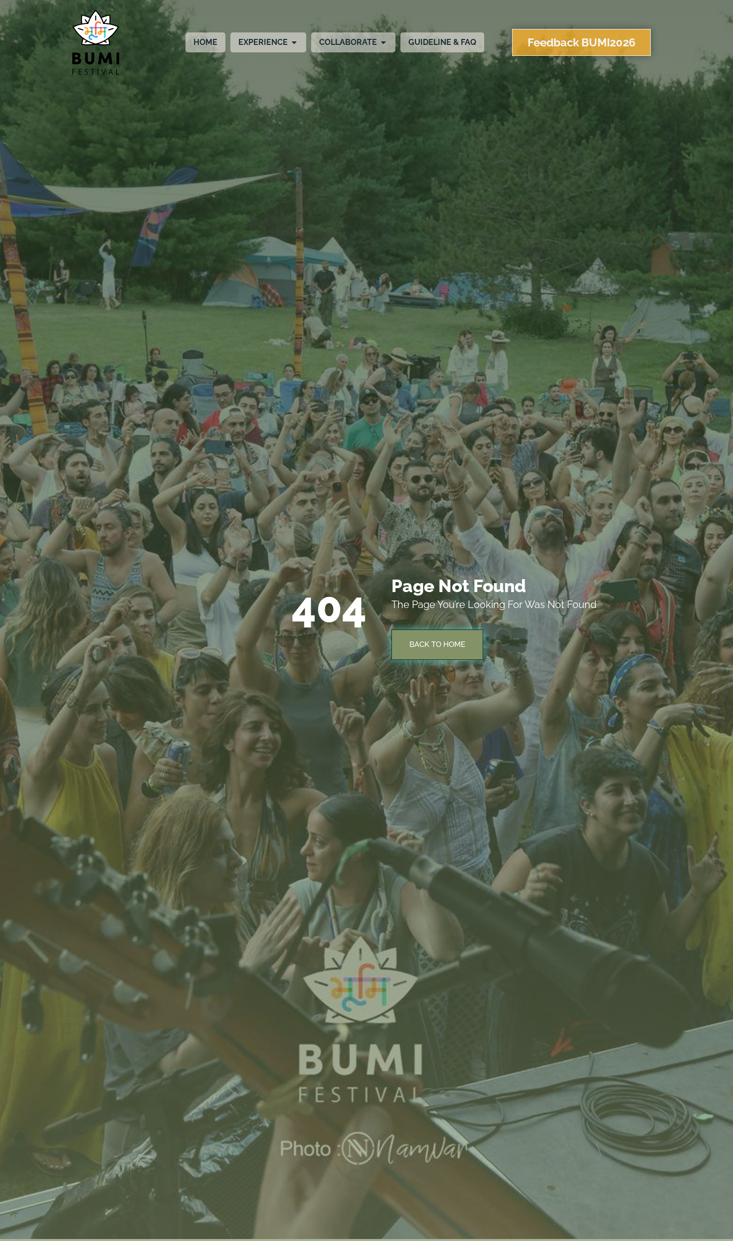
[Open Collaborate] (383, 42)
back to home (437, 644)
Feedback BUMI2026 (581, 42)
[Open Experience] (294, 42)
